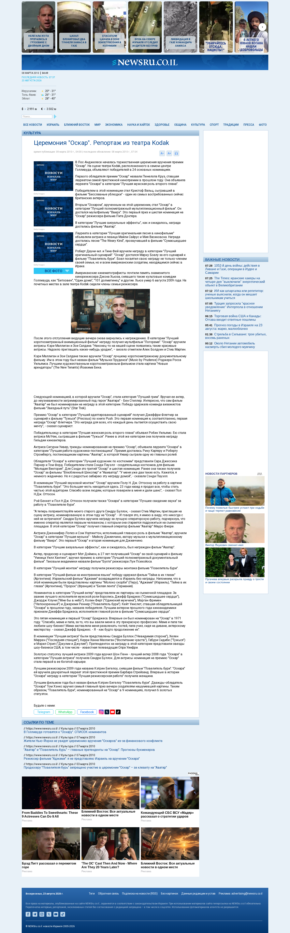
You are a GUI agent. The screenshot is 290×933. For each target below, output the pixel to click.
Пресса (248, 124)
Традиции (231, 124)
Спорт (214, 124)
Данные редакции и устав (198, 893)
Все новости (32, 124)
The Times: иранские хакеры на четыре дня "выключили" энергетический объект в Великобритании (235, 282)
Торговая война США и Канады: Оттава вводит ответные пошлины (233, 317)
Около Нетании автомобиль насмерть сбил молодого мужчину (230, 345)
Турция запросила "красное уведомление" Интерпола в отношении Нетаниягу (234, 307)
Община (180, 124)
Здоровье (162, 124)
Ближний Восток (77, 124)
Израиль (53, 124)
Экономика (114, 124)
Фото (263, 124)
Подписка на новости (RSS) (140, 893)
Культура (198, 124)
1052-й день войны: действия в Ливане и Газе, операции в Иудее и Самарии (232, 269)
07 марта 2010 (86, 728)
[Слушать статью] (180, 153)
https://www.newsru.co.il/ (42, 728)
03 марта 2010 (86, 764)
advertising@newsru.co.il (246, 893)
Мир (97, 124)
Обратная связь (108, 893)
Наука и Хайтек (138, 124)
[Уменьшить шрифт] (162, 153)
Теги (92, 893)
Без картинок (169, 893)
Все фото (53, 271)
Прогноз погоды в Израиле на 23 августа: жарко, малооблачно (233, 327)
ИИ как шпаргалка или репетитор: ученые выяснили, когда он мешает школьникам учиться (234, 294)
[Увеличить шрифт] (169, 153)
